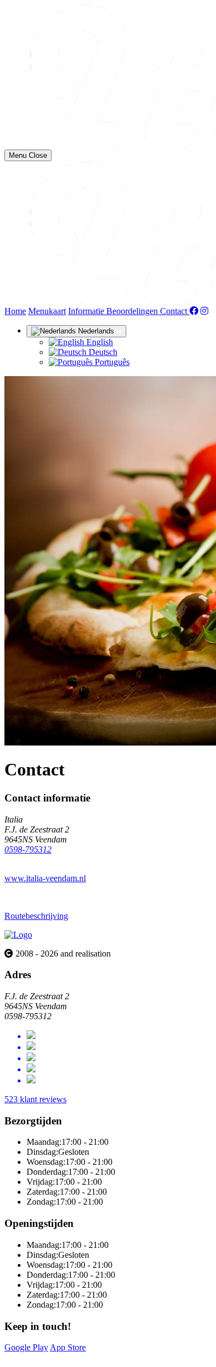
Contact (174, 311)
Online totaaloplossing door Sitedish (67, 1357)
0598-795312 (28, 849)
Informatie (87, 311)
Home (15, 311)
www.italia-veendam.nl (45, 878)
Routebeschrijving (36, 916)
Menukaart (47, 311)
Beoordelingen (133, 311)
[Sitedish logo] (18, 934)
